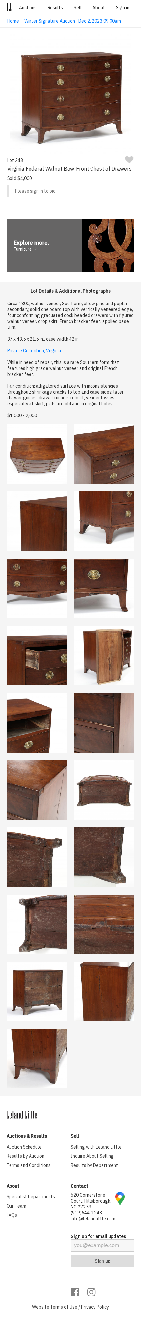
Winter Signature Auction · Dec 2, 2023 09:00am (72, 21)
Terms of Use (63, 1307)
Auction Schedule (24, 1147)
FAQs (12, 1215)
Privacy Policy (95, 1307)
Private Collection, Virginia (34, 351)
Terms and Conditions (28, 1165)
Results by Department (94, 1165)
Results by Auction (25, 1156)
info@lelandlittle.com (93, 1219)
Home (13, 21)
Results (55, 7)
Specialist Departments (31, 1197)
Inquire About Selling (92, 1156)
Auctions (28, 7)
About (98, 7)
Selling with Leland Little (96, 1147)
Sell (78, 7)
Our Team (16, 1206)
